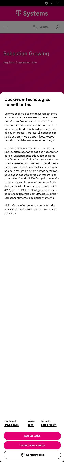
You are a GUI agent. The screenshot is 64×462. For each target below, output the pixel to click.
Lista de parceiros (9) (49, 423)
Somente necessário (32, 445)
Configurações (35, 455)
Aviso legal (31, 423)
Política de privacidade (11, 423)
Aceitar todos (32, 436)
